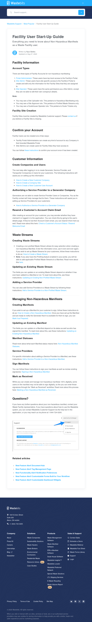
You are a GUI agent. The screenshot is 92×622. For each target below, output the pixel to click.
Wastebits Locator (53, 564)
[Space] (13, 508)
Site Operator (21, 89)
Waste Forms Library (77, 552)
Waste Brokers (32, 548)
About (9, 538)
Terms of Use (25, 601)
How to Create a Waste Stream (35, 254)
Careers (10, 545)
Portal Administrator (24, 78)
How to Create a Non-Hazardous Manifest (34, 313)
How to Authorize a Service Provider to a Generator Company (40, 205)
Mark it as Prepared (20, 318)
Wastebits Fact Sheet (77, 548)
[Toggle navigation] (83, 3)
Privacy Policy (12, 601)
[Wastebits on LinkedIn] (83, 601)
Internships (11, 548)
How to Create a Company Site (28, 182)
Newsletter (10, 556)
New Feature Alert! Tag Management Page (33, 469)
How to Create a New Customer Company (32, 180)
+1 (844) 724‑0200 (16, 524)
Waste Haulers (32, 545)
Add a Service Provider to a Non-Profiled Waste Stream (44, 290)
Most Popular (29, 23)
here (21, 262)
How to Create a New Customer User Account (34, 185)
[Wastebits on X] (79, 601)
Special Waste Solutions (55, 574)
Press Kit (10, 541)
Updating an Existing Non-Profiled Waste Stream (41, 277)
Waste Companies (33, 538)
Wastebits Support (14, 23)
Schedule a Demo (76, 541)
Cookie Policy (38, 601)
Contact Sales (75, 538)
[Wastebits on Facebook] (75, 601)
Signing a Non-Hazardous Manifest (36, 371)
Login (72, 559)
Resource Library (35, 562)
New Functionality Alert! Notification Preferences (36, 472)
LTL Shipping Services (55, 577)
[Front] (16, 3)
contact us (72, 116)
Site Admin (20, 81)
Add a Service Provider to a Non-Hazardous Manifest (43, 359)
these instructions (31, 150)
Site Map (50, 601)
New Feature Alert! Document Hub (30, 465)
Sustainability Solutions (35, 541)
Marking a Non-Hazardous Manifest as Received (36, 390)
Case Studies (32, 566)
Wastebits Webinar (76, 545)
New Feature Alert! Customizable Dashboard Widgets (38, 480)
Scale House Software (55, 556)
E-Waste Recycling (54, 581)
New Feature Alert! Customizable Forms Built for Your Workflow (43, 476)
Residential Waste (33, 558)
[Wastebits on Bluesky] (71, 601)
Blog (9, 552)
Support (73, 556)
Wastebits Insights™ (54, 560)
